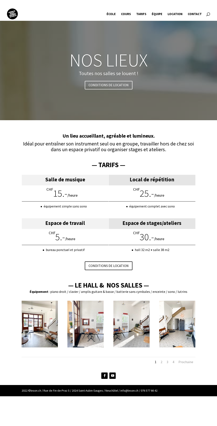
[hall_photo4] (177, 346)
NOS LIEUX (109, 60)
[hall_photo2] (85, 346)
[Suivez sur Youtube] (112, 375)
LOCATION (175, 14)
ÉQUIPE (157, 14)
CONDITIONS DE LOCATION (109, 85)
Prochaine (185, 362)
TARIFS (141, 14)
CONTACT (195, 14)
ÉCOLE (111, 14)
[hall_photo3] (131, 346)
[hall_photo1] (40, 346)
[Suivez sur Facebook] (104, 375)
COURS (126, 14)
